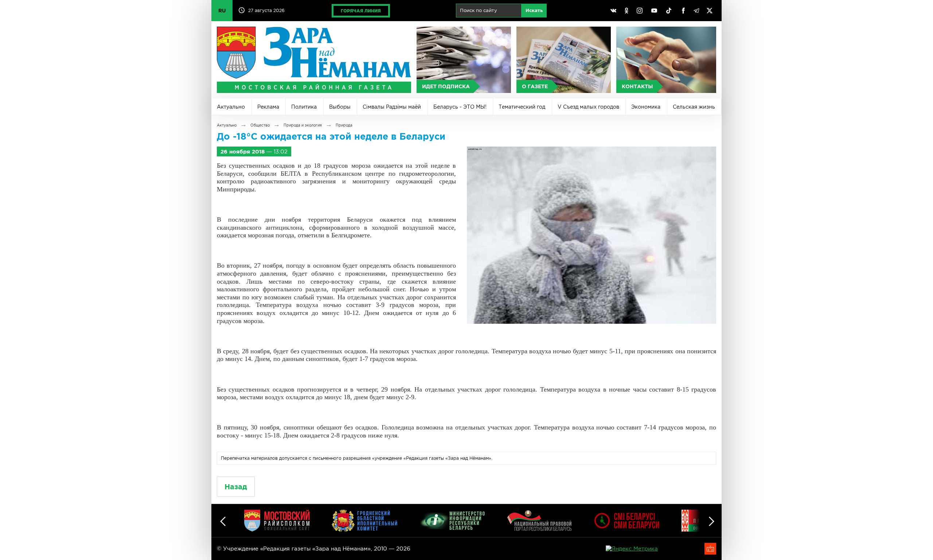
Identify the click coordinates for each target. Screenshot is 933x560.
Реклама (268, 107)
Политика (304, 107)
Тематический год (522, 107)
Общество (260, 125)
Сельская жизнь (694, 107)
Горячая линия (361, 10)
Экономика (645, 107)
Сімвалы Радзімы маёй (392, 107)
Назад (236, 486)
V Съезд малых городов (588, 107)
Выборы (340, 107)
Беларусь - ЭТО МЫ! (460, 107)
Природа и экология (303, 125)
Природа (344, 125)
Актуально (231, 107)
